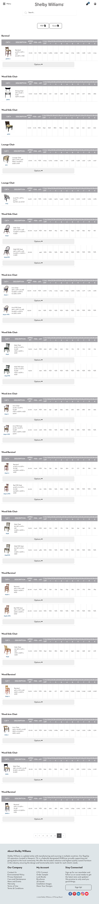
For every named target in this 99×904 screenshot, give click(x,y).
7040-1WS (6, 434)
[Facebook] (70, 894)
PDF (42, 26)
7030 (7, 236)
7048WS (7, 555)
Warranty (11, 884)
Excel (55, 26)
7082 (6, 774)
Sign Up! (78, 887)
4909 (8, 99)
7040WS (7, 376)
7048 (7, 533)
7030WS (7, 257)
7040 (7, 354)
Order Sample (42, 875)
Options (37, 64)
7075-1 (6, 735)
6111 (6, 165)
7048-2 (7, 594)
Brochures (40, 879)
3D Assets (40, 882)
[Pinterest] (74, 894)
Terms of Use (12, 886)
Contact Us (12, 872)
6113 (6, 203)
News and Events (14, 882)
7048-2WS (7, 616)
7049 (7, 656)
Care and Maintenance (16, 879)
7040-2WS (7, 494)
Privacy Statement (14, 877)
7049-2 (7, 696)
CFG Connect (42, 872)
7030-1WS (6, 314)
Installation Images (44, 884)
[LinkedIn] (78, 894)
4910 (8, 134)
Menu (9, 4)
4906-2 (8, 59)
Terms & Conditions (15, 888)
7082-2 (7, 813)
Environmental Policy (15, 875)
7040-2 (7, 473)
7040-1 (6, 414)
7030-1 (6, 295)
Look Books (41, 877)
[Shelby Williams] (49, 5)
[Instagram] (82, 894)
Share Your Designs (44, 886)
